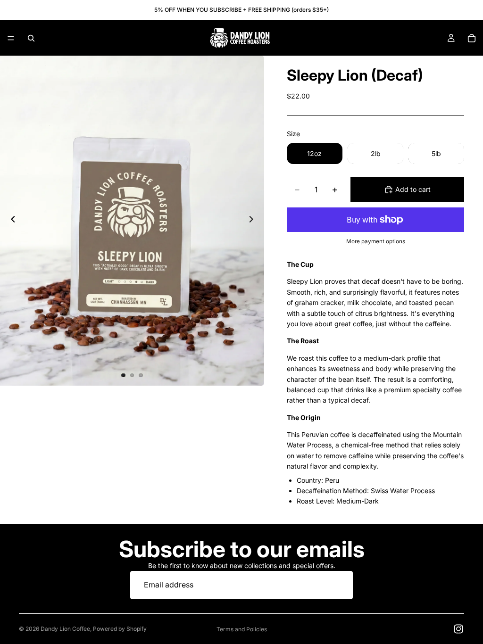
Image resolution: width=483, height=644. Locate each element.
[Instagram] (458, 629)
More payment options (375, 241)
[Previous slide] (10, 220)
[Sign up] (339, 585)
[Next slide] (253, 220)
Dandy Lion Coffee (65, 628)
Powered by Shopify (120, 628)
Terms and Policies (242, 629)
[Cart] (471, 38)
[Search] (31, 38)
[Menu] (11, 38)
